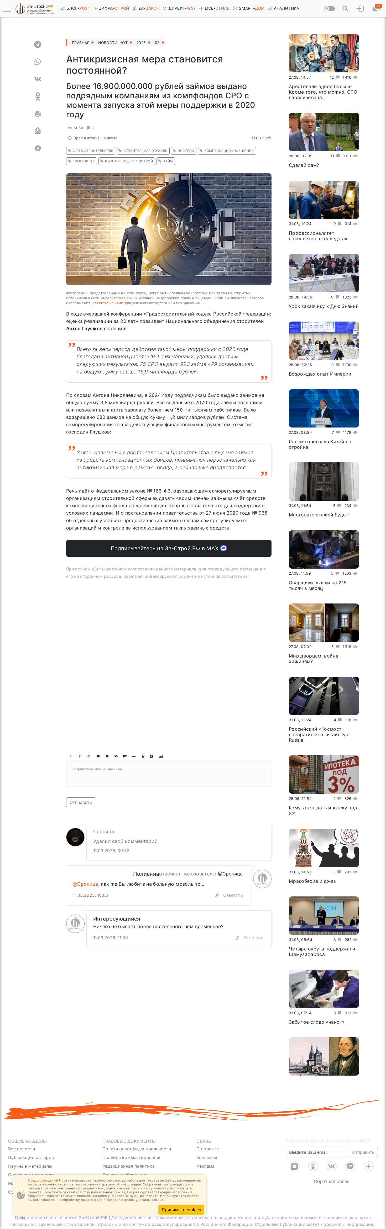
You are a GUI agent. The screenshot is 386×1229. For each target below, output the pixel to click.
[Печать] (37, 113)
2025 (141, 42)
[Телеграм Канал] (350, 1166)
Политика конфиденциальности (136, 1148)
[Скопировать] (217, 895)
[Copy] (237, 938)
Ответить (233, 895)
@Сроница (230, 874)
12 (332, 77)
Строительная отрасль (145, 151)
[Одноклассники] (313, 1166)
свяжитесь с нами (108, 303)
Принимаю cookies (181, 1209)
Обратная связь (332, 1181)
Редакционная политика (128, 1166)
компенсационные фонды (229, 151)
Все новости (21, 1148)
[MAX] (295, 1166)
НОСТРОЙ (186, 151)
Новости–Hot (113, 42)
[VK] (37, 79)
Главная (80, 42)
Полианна (146, 874)
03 (157, 42)
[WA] (37, 61)
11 (333, 156)
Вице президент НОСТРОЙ (129, 161)
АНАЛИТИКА (286, 8)
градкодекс (84, 161)
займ (168, 161)
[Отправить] (37, 131)
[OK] (37, 96)
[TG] (37, 44)
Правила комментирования (132, 1157)
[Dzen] (369, 1166)
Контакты (206, 1157)
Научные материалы (30, 1166)
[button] (7, 9)
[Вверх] (37, 148)
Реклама (205, 1166)
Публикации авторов (31, 1157)
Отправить (81, 802)
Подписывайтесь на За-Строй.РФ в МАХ (165, 548)
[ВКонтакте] (332, 1166)
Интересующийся (116, 919)
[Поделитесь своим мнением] (169, 774)
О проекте (207, 1148)
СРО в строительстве (93, 151)
